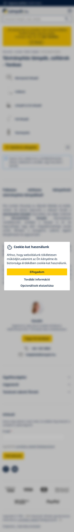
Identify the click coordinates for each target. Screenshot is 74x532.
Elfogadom (37, 272)
